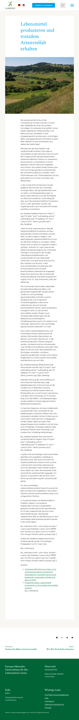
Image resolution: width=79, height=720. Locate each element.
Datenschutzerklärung (54, 704)
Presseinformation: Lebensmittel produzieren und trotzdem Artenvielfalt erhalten (41, 585)
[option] (24, 5)
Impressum (49, 701)
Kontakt (48, 708)
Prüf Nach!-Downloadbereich (57, 695)
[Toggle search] (62, 5)
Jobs (46, 698)
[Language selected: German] (22, 5)
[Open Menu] (72, 5)
